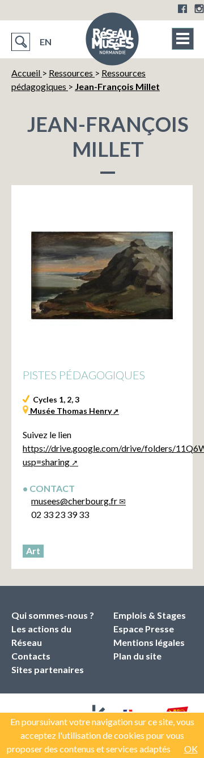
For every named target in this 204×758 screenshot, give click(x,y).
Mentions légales (149, 642)
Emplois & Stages (149, 615)
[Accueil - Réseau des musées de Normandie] (112, 42)
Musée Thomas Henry (70, 411)
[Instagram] (199, 8)
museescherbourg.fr (74, 500)
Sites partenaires (47, 669)
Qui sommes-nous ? (52, 615)
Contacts (30, 655)
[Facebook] (182, 8)
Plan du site (137, 655)
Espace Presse (143, 628)
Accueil (26, 72)
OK (191, 748)
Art (33, 550)
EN (46, 41)
